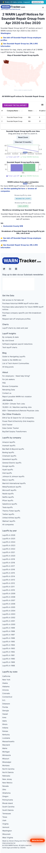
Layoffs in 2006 (8, 604)
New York (6, 680)
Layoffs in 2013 (8, 580)
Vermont (5, 827)
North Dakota (7, 772)
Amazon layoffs (8, 442)
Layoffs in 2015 (8, 573)
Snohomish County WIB (13, 226)
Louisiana (6, 738)
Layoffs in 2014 (8, 576)
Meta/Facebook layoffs (11, 487)
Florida (5, 707)
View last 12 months (23, 142)
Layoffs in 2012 (8, 583)
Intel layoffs (7, 473)
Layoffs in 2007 (8, 600)
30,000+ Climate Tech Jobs (13, 404)
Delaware (6, 704)
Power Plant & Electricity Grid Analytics (18, 421)
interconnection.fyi (8, 843)
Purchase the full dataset (15, 105)
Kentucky (6, 734)
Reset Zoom (23, 137)
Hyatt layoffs (7, 470)
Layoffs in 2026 (8, 535)
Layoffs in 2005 (8, 607)
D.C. (4, 700)
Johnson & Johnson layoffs (13, 476)
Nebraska (6, 776)
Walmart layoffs (8, 521)
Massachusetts (8, 741)
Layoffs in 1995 (8, 641)
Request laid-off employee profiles (16, 319)
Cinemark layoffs (9, 456)
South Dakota (7, 810)
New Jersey (7, 779)
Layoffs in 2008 (8, 597)
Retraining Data (8, 390)
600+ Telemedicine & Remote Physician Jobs (20, 410)
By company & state (10, 337)
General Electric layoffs (11, 463)
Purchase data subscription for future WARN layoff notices (22, 308)
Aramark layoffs (8, 445)
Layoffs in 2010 (8, 590)
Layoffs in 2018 (8, 563)
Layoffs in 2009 (8, 593)
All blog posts (8, 367)
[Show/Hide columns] (42, 105)
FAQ (4, 383)
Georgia (5, 710)
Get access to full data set (13, 300)
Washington (6, 33)
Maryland (6, 745)
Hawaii (5, 714)
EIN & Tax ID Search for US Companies (18, 418)
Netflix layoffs (8, 497)
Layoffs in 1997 (8, 635)
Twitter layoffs (8, 514)
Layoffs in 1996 (8, 638)
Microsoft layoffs (9, 490)
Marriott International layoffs (14, 483)
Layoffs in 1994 (8, 645)
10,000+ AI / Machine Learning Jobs (17, 407)
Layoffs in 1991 (8, 655)
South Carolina (8, 807)
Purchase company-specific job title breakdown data (21, 314)
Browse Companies (10, 386)
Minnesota (6, 755)
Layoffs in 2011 (8, 587)
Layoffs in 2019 (8, 559)
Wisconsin (6, 834)
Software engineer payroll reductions (17, 344)
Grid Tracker (7, 425)
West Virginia (7, 837)
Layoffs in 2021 (8, 552)
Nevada (5, 786)
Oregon (5, 796)
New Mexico (7, 783)
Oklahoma (6, 793)
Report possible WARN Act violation (17, 396)
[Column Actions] (22, 111)
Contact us (6, 393)
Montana (5, 765)
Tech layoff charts (9, 347)
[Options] (43, 7)
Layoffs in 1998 (8, 631)
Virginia (5, 824)
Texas (4, 817)
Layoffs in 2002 (8, 617)
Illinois (4, 724)
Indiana (5, 728)
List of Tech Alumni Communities (15, 363)
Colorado (6, 693)
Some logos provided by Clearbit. (14, 847)
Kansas (5, 731)
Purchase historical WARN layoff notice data (20, 303)
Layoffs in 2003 (8, 614)
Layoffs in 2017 (8, 566)
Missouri (5, 759)
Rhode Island (7, 803)
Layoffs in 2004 (8, 611)
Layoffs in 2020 (8, 556)
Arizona (5, 690)
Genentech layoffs (9, 459)
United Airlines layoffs (11, 518)
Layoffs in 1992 (8, 652)
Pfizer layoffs (7, 500)
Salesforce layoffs (9, 504)
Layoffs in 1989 (8, 662)
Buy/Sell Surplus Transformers (14, 431)
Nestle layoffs (8, 494)
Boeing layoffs (8, 452)
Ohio (4, 789)
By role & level (8, 340)
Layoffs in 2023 (8, 545)
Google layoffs (8, 466)
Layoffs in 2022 (8, 549)
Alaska (5, 683)
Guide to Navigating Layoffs (13, 356)
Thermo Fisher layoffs (11, 511)
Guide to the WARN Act (11, 360)
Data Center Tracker (10, 428)
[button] (37, 840)
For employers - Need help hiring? (16, 376)
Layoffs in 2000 (8, 624)
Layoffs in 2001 (8, 621)
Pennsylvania (7, 800)
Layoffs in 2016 (8, 569)
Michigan (6, 752)
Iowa (4, 717)
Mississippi (6, 762)
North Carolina (8, 769)
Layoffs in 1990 (8, 659)
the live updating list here (14, 188)
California (6, 676)
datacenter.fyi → (38, 2)
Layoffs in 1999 (8, 628)
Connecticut (7, 697)
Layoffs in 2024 (8, 542)
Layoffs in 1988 (8, 666)
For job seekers (8, 379)
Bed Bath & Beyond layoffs (13, 449)
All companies (8, 524)
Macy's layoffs (8, 480)
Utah (4, 820)
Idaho (4, 721)
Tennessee (6, 813)
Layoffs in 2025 (8, 538)
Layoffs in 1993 (8, 648)
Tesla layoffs (7, 507)
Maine (4, 748)
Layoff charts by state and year (15, 328)
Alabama (5, 686)
